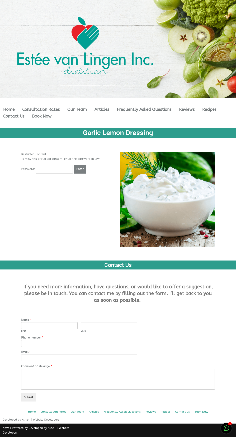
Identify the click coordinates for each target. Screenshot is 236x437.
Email (26, 351)
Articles (102, 109)
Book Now (42, 116)
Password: (28, 169)
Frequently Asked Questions (144, 109)
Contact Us (14, 116)
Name (26, 319)
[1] (226, 430)
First (23, 331)
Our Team (77, 109)
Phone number (32, 337)
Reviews (187, 109)
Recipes (209, 109)
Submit (28, 397)
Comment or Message (36, 366)
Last (83, 331)
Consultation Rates (41, 109)
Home (9, 109)
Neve (6, 428)
